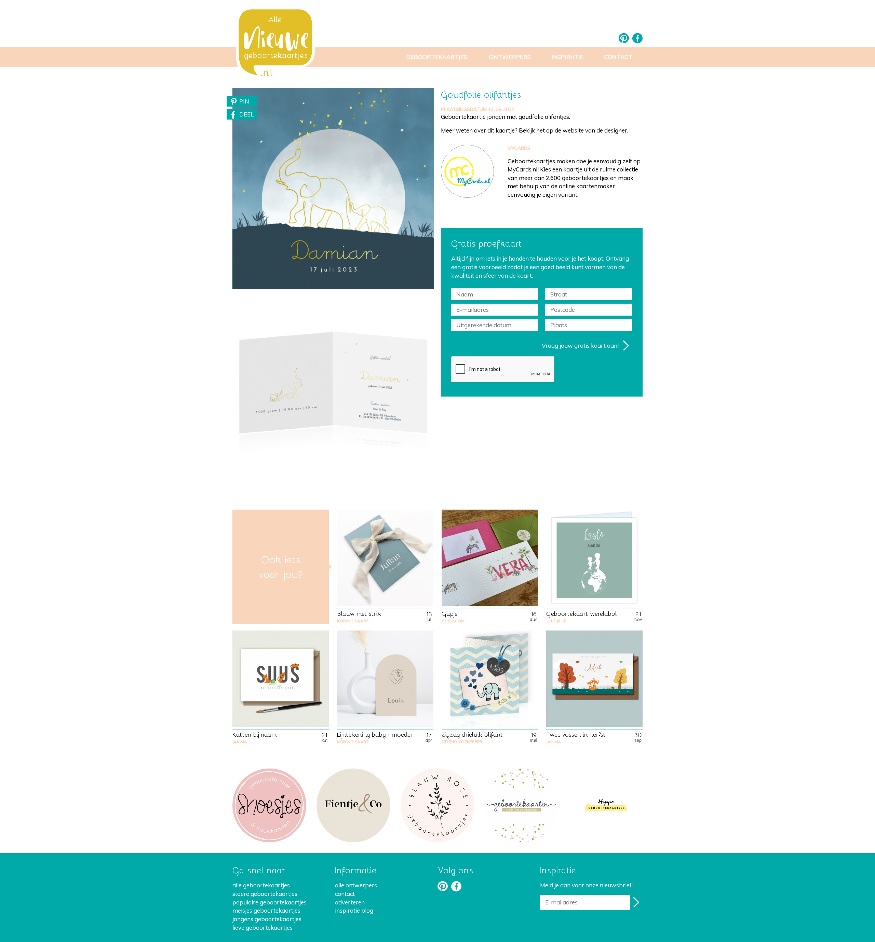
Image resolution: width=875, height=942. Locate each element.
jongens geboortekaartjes (266, 919)
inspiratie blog (354, 910)
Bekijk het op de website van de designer (573, 130)
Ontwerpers (510, 56)
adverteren (350, 902)
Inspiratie (567, 56)
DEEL (246, 114)
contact (345, 893)
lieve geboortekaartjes (262, 927)
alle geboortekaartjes (261, 885)
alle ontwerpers (356, 885)
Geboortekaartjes (436, 56)
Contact (618, 56)
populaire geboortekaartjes (269, 902)
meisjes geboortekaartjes (266, 910)
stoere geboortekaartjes (264, 893)
